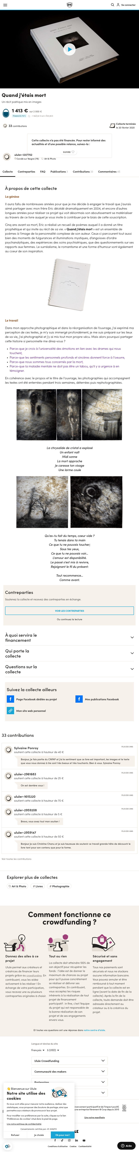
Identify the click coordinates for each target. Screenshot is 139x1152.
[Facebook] (55, 1140)
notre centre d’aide (94, 1030)
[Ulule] (69, 5)
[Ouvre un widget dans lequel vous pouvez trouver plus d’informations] (126, 1146)
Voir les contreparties (69, 610)
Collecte (8, 171)
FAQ (42, 171)
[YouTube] (84, 1140)
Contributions (83, 171)
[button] (7, 1146)
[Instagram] (69, 1140)
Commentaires (109, 171)
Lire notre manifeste (94, 1117)
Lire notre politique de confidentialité (24, 1123)
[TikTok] (62, 1140)
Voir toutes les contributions (16, 858)
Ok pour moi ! (62, 1135)
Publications (59, 171)
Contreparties (26, 171)
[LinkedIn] (76, 1140)
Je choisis (39, 1135)
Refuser (15, 1135)
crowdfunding (34, 975)
